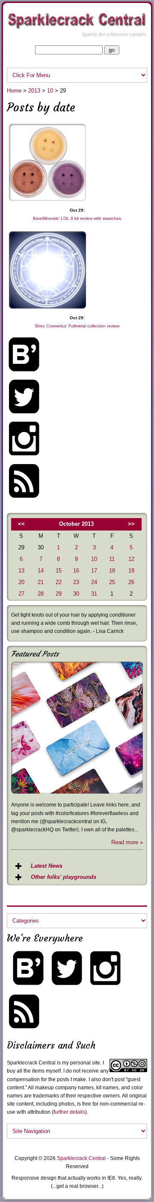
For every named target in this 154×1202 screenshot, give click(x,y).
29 (59, 594)
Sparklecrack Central (81, 1158)
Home (14, 90)
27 (21, 594)
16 (76, 570)
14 (41, 570)
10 (50, 90)
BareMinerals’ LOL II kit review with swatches (77, 218)
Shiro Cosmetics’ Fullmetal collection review (77, 326)
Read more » (127, 842)
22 (59, 582)
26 (131, 582)
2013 (34, 90)
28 (41, 594)
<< (21, 524)
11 (112, 559)
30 (76, 594)
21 (41, 582)
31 (94, 594)
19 (131, 570)
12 (131, 559)
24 (94, 582)
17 (94, 570)
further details (69, 1112)
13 (21, 570)
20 (21, 582)
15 (59, 570)
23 (76, 582)
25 (112, 582)
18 (112, 570)
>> (131, 524)
